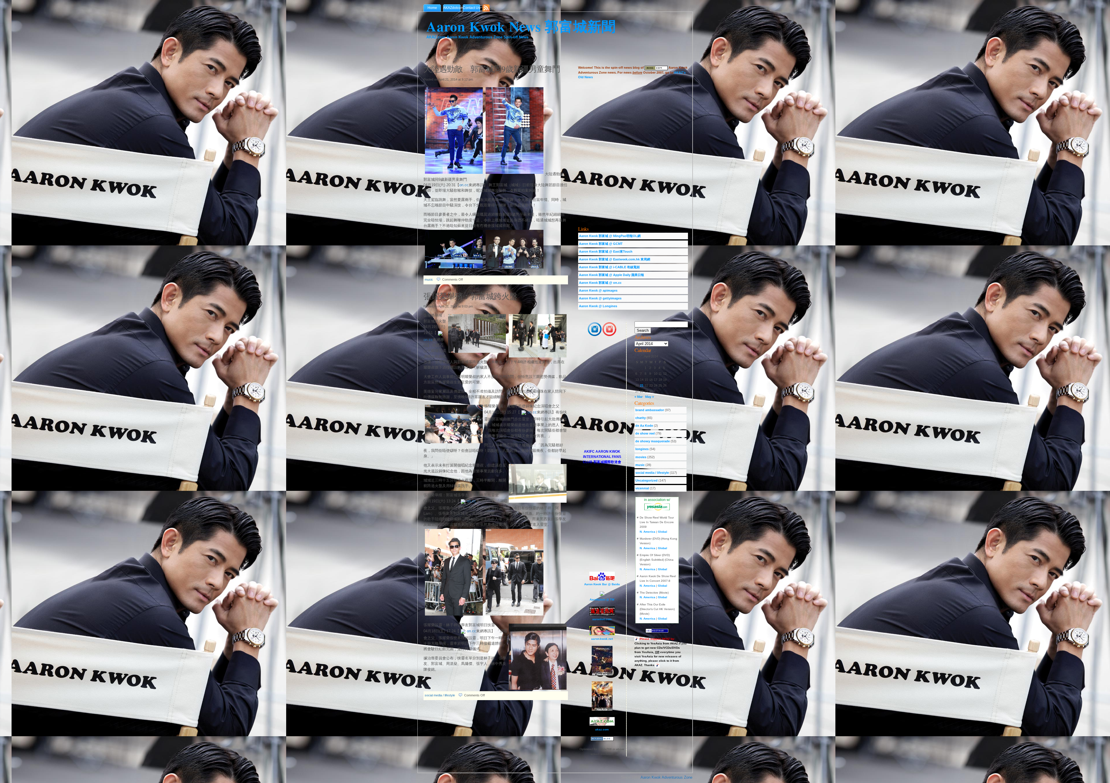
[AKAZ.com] (656, 67)
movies (640, 457)
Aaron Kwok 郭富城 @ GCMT (601, 243)
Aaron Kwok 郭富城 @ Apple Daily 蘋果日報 (611, 275)
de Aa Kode (644, 425)
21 (641, 385)
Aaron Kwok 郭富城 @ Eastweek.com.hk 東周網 (614, 259)
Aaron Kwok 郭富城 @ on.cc (600, 282)
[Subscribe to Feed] (487, 8)
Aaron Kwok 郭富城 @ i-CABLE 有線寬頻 (609, 267)
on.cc (464, 185)
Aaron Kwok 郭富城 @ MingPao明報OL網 (610, 236)
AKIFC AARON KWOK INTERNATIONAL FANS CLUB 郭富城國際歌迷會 (602, 457)
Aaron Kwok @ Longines (598, 306)
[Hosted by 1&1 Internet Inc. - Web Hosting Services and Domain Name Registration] (657, 630)
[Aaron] (595, 335)
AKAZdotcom (453, 8)
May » (649, 396)
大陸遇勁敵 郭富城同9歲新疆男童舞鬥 (491, 68)
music (429, 279)
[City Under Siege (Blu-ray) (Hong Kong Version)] (602, 709)
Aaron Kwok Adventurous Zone (666, 777)
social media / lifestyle (440, 695)
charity (640, 418)
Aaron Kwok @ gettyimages (600, 298)
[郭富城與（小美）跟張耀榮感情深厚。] (514, 616)
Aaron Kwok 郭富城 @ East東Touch (605, 251)
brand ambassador (649, 410)
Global (662, 531)
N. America (647, 531)
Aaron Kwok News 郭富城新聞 (521, 26)
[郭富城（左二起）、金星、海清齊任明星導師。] (514, 269)
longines (642, 449)
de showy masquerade (652, 441)
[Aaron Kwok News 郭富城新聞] (602, 739)
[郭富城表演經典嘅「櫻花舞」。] (514, 174)
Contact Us (471, 8)
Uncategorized (646, 480)
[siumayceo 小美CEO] (609, 335)
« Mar (638, 396)
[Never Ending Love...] (602, 674)
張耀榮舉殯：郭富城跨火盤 (470, 295)
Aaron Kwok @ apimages (598, 290)
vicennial (642, 488)
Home (432, 8)
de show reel (645, 433)
